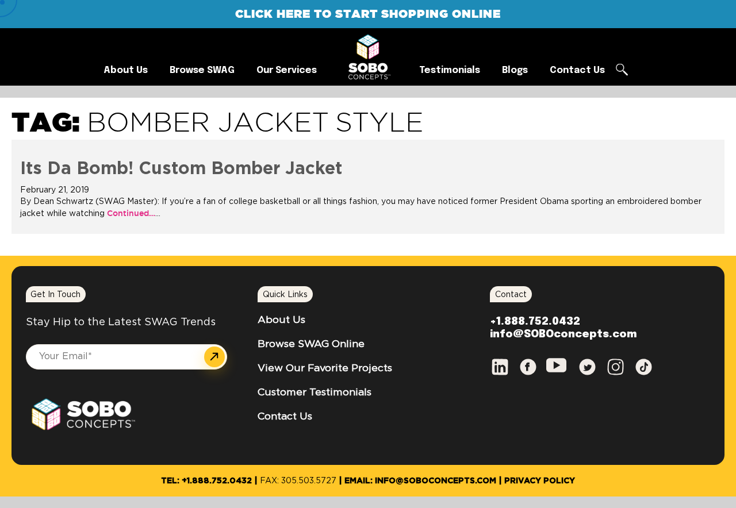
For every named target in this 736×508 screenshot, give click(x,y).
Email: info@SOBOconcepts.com (420, 481)
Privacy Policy (539, 481)
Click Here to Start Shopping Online (368, 13)
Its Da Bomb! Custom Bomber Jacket (181, 169)
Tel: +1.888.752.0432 (206, 481)
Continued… (130, 213)
